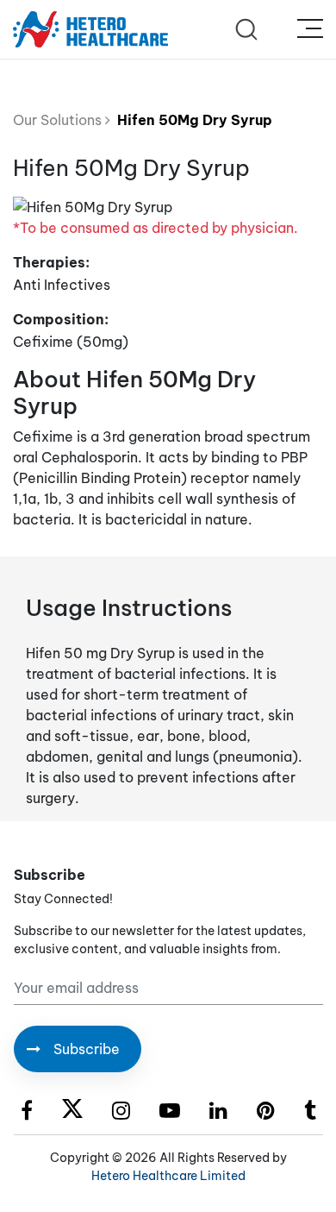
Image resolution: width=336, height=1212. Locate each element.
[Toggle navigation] (310, 29)
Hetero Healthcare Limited (168, 1176)
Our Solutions (59, 120)
